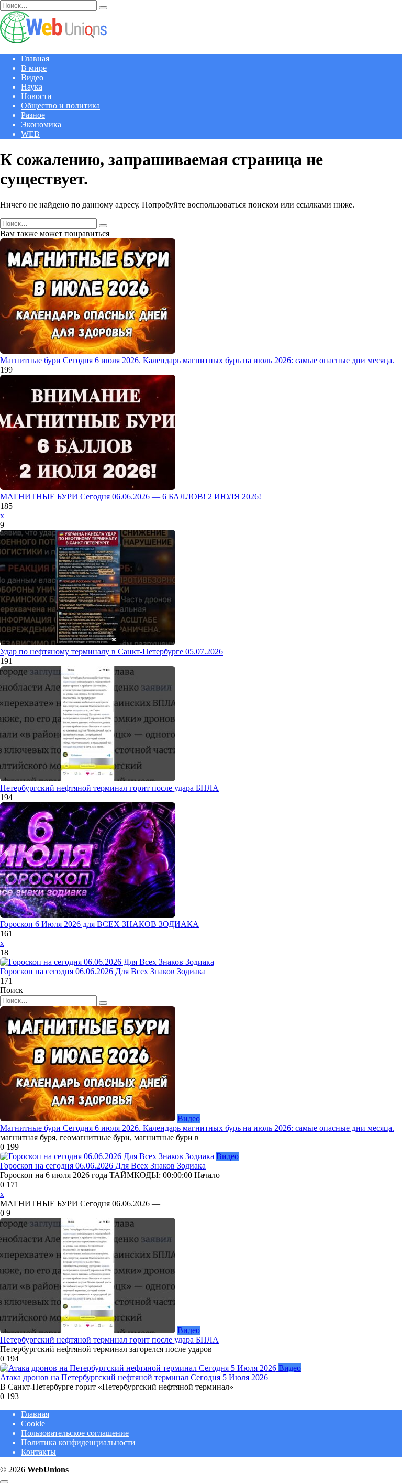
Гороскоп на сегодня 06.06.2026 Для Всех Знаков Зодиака (103, 971)
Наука (31, 86)
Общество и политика (60, 105)
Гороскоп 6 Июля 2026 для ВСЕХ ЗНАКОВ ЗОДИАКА (99, 924)
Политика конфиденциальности (78, 1442)
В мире (34, 67)
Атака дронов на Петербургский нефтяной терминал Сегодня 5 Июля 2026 (134, 1377)
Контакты (38, 1451)
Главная (35, 58)
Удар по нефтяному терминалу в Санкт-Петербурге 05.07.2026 (111, 651)
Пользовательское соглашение (75, 1432)
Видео (32, 77)
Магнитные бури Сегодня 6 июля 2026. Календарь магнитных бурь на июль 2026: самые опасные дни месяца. (197, 360)
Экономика (41, 124)
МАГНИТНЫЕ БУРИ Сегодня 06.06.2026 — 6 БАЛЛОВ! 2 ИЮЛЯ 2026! (130, 496)
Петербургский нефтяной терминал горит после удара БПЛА (109, 787)
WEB (30, 133)
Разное (33, 115)
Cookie (33, 1423)
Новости (36, 96)
